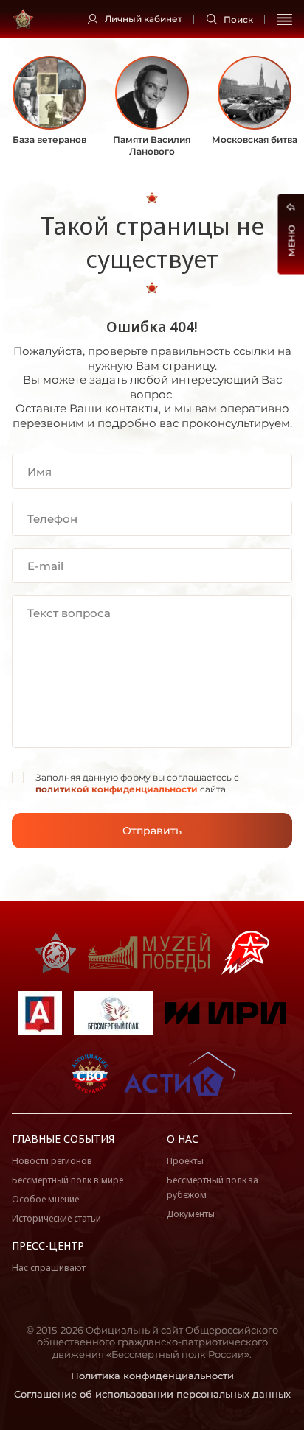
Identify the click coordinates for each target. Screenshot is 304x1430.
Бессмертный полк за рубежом (212, 1187)
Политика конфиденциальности (152, 1375)
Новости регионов (52, 1161)
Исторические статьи (56, 1218)
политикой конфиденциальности (116, 789)
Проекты (185, 1161)
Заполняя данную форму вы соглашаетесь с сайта (137, 783)
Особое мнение (45, 1199)
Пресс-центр (48, 1246)
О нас (182, 1139)
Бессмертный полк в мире (67, 1180)
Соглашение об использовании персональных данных (152, 1394)
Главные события (63, 1139)
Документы (191, 1214)
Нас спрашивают (49, 1267)
